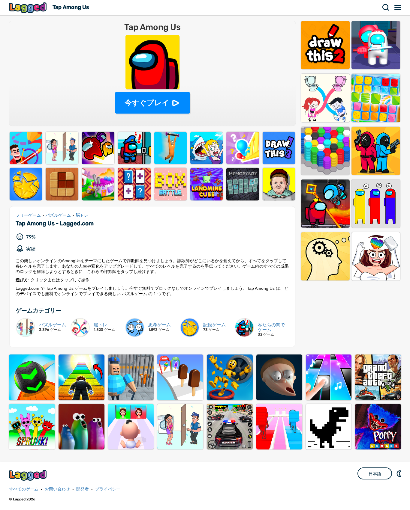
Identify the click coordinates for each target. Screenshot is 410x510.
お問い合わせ (57, 489)
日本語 (375, 473)
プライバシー (107, 489)
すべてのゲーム (23, 489)
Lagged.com (28, 475)
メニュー (398, 7)
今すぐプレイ (147, 103)
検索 (386, 7)
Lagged (28, 7)
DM (399, 473)
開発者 (82, 489)
